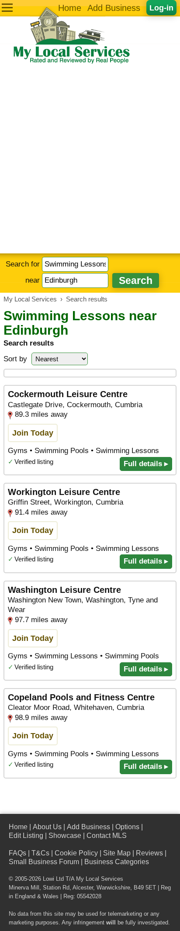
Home (69, 8)
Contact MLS (107, 835)
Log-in (161, 7)
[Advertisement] (90, 159)
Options (127, 827)
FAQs (17, 853)
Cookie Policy (76, 853)
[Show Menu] (7, 7)
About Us (47, 827)
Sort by (15, 359)
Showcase (64, 835)
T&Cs (40, 853)
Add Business (113, 8)
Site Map (117, 853)
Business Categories (116, 861)
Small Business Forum (44, 861)
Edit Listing (26, 835)
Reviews (149, 853)
